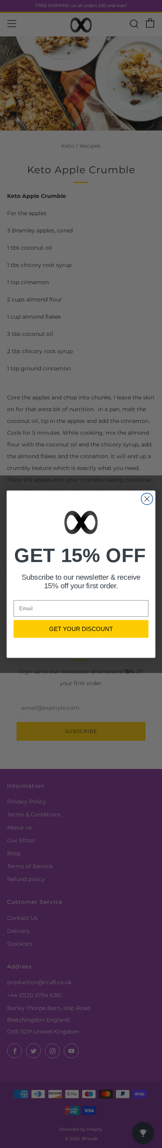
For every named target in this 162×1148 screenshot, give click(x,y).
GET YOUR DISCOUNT (81, 628)
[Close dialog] (147, 498)
